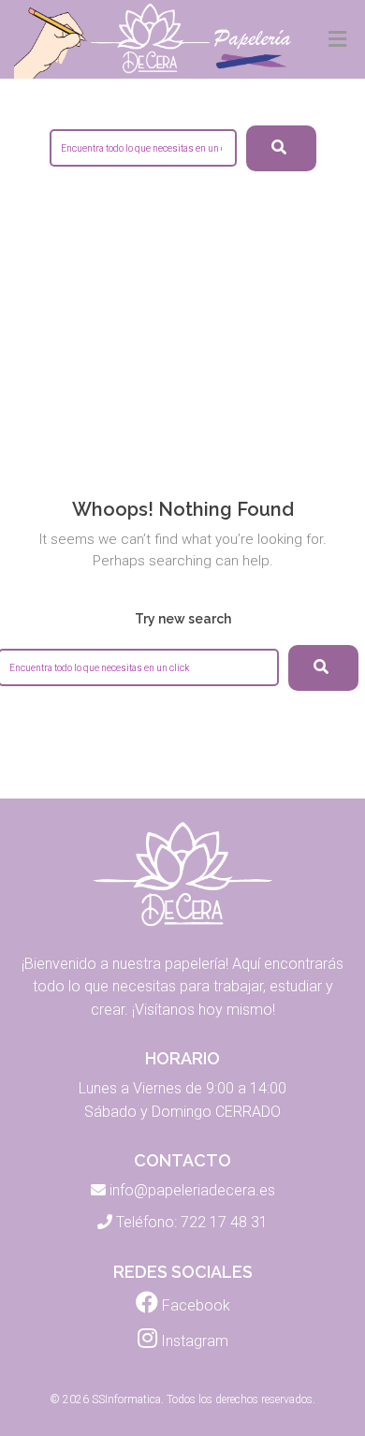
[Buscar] (323, 668)
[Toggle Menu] (337, 40)
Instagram (192, 1341)
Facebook (194, 1305)
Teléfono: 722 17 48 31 (192, 1222)
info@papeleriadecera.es (192, 1190)
